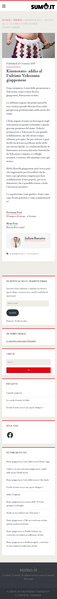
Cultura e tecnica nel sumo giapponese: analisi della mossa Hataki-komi (26, 471)
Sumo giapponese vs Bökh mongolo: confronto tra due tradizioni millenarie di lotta (27, 544)
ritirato (33, 254)
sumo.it (28, 569)
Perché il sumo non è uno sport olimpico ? (25, 407)
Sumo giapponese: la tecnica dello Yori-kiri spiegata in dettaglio (25, 504)
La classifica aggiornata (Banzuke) (21, 341)
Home (6, 20)
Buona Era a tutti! (15, 227)
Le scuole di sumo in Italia (17, 400)
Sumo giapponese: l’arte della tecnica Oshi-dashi (27, 480)
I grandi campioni (14, 393)
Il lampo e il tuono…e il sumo (21, 216)
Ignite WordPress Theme (26, 591)
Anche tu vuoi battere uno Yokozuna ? (23, 513)
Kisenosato (18, 254)
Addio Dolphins (13, 494)
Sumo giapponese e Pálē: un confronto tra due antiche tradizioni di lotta (26, 522)
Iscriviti (12, 313)
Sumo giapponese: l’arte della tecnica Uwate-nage (28, 461)
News (18, 20)
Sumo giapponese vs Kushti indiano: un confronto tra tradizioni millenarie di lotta (24, 533)
